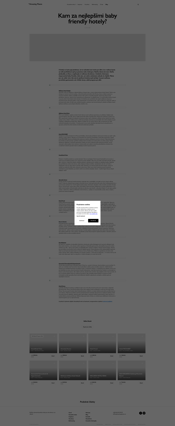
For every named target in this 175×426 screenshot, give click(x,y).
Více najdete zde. (93, 213)
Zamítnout (81, 220)
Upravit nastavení (81, 216)
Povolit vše (93, 220)
